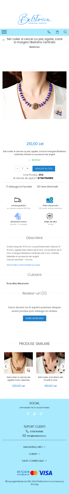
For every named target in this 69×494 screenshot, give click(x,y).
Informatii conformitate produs (23, 265)
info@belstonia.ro (36, 435)
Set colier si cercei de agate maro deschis (18, 379)
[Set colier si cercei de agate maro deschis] (18, 363)
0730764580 (36, 431)
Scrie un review (35, 318)
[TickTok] (35, 414)
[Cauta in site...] (65, 32)
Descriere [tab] (34, 237)
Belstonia (34, 47)
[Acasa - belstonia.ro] (34, 19)
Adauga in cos (43, 168)
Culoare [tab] (35, 274)
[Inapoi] (2, 40)
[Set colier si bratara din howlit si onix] (50, 363)
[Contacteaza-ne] (49, 32)
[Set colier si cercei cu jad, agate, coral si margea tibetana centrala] (34, 95)
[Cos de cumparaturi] (57, 32)
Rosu (9, 283)
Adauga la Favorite (20, 186)
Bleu (15, 283)
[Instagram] (41, 414)
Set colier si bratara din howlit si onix (50, 379)
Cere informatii (49, 186)
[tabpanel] (34, 95)
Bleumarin (23, 283)
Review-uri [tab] (34, 293)
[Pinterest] (28, 414)
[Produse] (5, 32)
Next (63, 98)
